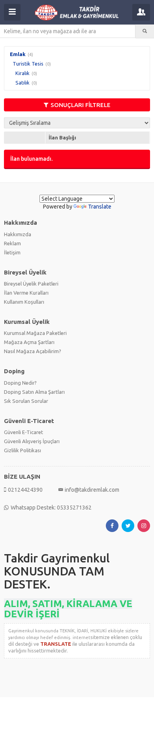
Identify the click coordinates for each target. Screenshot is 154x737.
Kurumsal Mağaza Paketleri (35, 333)
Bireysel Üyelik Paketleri (31, 283)
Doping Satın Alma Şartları (34, 392)
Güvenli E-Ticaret (23, 432)
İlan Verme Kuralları (26, 292)
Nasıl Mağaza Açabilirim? (32, 351)
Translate (99, 206)
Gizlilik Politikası (22, 450)
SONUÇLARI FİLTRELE (81, 105)
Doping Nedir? (20, 382)
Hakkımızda (17, 234)
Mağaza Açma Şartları (29, 342)
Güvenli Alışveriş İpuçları (32, 441)
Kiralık (22, 73)
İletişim (12, 252)
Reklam (12, 243)
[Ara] (144, 31)
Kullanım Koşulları (24, 302)
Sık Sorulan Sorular (26, 401)
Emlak (18, 54)
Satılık (22, 82)
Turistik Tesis (28, 63)
